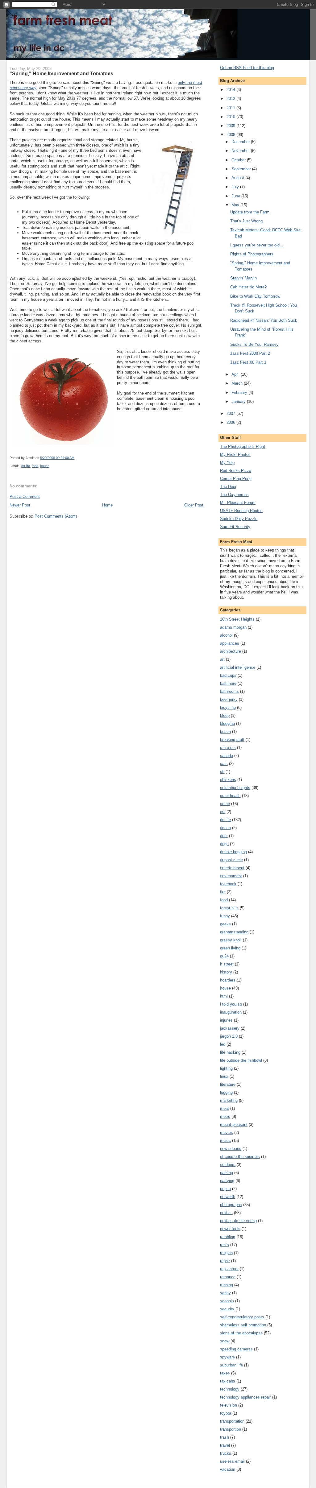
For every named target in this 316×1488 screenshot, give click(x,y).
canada (226, 755)
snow (224, 1341)
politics (226, 1212)
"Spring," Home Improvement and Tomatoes (61, 73)
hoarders (227, 980)
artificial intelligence (237, 667)
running (226, 1285)
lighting (226, 1068)
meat (224, 1108)
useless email (232, 1461)
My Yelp (227, 462)
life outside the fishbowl (241, 1060)
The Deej (228, 486)
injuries (226, 1020)
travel (225, 1445)
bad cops (228, 675)
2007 (231, 413)
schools (227, 1301)
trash (224, 1437)
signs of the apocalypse (241, 1333)
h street (227, 964)
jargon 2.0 (229, 1036)
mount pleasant (233, 1124)
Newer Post (20, 505)
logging (226, 1092)
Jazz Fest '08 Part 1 (248, 362)
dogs (224, 843)
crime (225, 803)
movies (226, 1132)
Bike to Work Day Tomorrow (255, 296)
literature (227, 1084)
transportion (230, 1429)
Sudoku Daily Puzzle (238, 518)
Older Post (193, 505)
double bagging (233, 851)
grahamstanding (234, 932)
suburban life (231, 1365)
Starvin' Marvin (243, 278)
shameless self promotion (243, 1325)
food (35, 466)
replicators (229, 1269)
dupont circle (231, 860)
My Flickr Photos (235, 454)
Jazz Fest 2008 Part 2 (250, 353)
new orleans (230, 1148)
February (239, 392)
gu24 (224, 956)
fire (223, 892)
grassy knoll (231, 940)
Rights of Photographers (251, 254)
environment (231, 876)
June (236, 196)
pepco (225, 1188)
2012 (231, 98)
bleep (225, 715)
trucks (225, 1453)
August (238, 178)
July (235, 186)
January (239, 401)
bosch (225, 731)
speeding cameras (236, 1349)
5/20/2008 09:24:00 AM (57, 458)
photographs (231, 1204)
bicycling (228, 707)
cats (224, 763)
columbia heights (235, 787)
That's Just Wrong (246, 221)
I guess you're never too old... (256, 245)
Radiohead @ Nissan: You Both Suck (263, 320)
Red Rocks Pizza (235, 470)
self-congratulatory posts (242, 1317)
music (225, 1140)
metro (225, 1116)
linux (224, 1076)
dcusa (225, 827)
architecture (230, 651)
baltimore (228, 683)
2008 (231, 134)
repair (225, 1261)
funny (225, 916)
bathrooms (229, 691)
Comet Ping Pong (236, 478)
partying (227, 1180)
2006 (231, 422)
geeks (225, 924)
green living (230, 948)
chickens (228, 779)
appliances (229, 643)
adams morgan (233, 627)
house (44, 466)
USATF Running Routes (241, 510)
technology (229, 1389)
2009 (231, 125)
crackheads (230, 795)
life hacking (230, 1052)
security (227, 1309)
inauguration (231, 1012)
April (236, 374)
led (222, 1044)
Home (107, 505)
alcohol (226, 635)
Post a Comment (25, 496)
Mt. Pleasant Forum (238, 502)
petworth (227, 1196)
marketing (229, 1100)
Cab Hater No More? (248, 287)
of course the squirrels (240, 1156)
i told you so (231, 1004)
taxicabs (227, 1381)
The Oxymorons (234, 494)
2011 (231, 107)
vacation (227, 1469)
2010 (231, 116)
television (228, 1405)
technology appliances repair (245, 1397)
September (241, 169)
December (241, 141)
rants (224, 1244)
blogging (227, 723)
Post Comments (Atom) (56, 516)
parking (226, 1172)
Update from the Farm (249, 212)
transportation (232, 1421)
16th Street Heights (237, 619)
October (239, 160)
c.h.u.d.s (228, 747)
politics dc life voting (238, 1220)
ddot (224, 835)
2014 (231, 89)
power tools (230, 1228)
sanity (225, 1293)
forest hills (229, 908)
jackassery (229, 1028)
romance (227, 1277)
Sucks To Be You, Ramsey (254, 344)
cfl (222, 771)
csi (222, 811)
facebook (228, 884)
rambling (227, 1236)
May (235, 205)
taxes (225, 1373)
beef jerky (229, 699)
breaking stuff (232, 739)
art (222, 659)
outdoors (227, 1164)
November (241, 150)
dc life (25, 466)
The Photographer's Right (242, 446)
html (224, 996)
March (237, 383)
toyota (225, 1413)
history (226, 972)
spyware (227, 1357)
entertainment (232, 868)
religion (226, 1252)
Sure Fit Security (235, 526)
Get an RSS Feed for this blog (247, 67)
